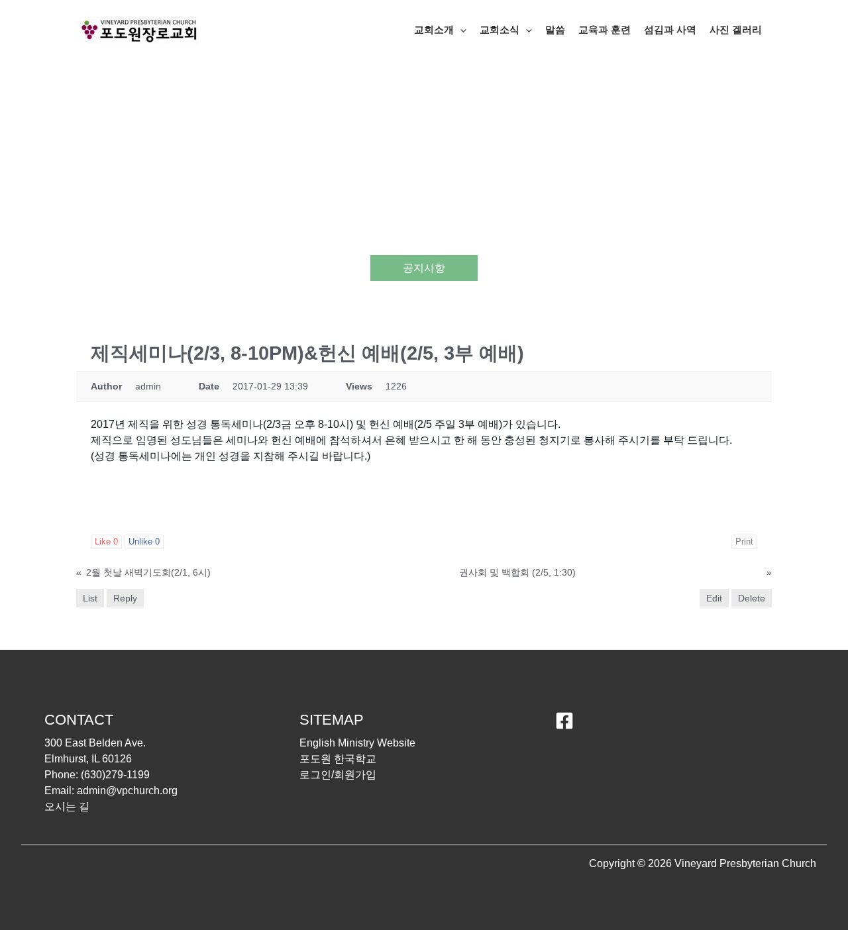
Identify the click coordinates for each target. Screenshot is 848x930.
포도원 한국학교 (337, 758)
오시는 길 (66, 806)
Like (106, 541)
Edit (714, 598)
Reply (125, 598)
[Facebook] (564, 720)
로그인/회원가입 (337, 774)
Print (744, 541)
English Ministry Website (357, 743)
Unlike (144, 541)
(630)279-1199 (115, 774)
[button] (460, 30)
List (90, 598)
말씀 (555, 29)
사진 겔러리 (736, 29)
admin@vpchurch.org (127, 790)
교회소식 (499, 29)
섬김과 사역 (670, 29)
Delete (751, 598)
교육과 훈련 (604, 29)
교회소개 (434, 29)
